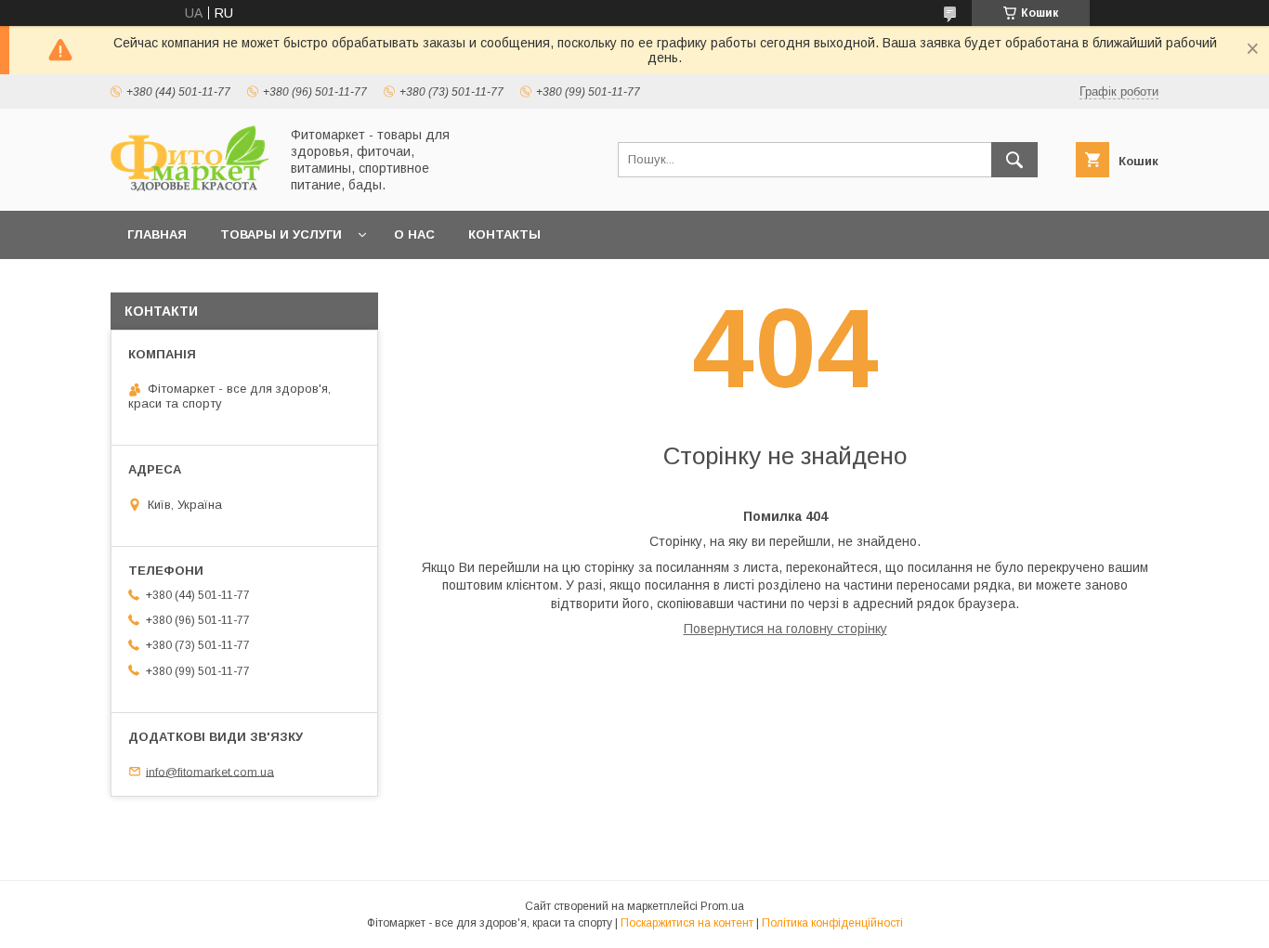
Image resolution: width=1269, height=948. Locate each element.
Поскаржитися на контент (687, 922)
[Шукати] (1014, 159)
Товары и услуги (281, 234)
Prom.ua (722, 906)
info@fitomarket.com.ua (210, 771)
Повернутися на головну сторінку (785, 628)
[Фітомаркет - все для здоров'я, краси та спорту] (189, 186)
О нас (414, 234)
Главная (157, 234)
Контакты (504, 234)
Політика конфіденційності (832, 922)
